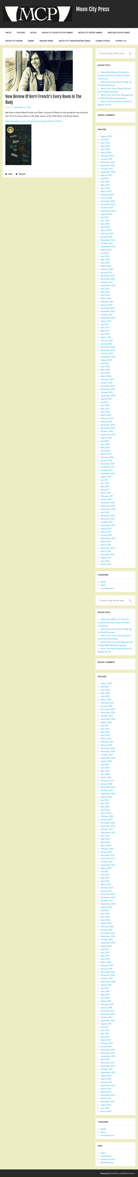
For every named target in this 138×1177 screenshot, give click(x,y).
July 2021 (104, 324)
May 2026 (105, 146)
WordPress (115, 1173)
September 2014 (108, 538)
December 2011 (107, 554)
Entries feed (106, 1156)
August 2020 (106, 360)
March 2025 (106, 191)
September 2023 (108, 246)
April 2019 (105, 411)
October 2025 (107, 168)
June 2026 (105, 142)
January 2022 (106, 304)
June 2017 (105, 483)
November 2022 (108, 278)
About (8, 32)
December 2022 (108, 275)
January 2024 (106, 236)
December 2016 (108, 502)
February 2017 (107, 496)
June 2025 (105, 181)
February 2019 (107, 418)
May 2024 (105, 223)
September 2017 (108, 473)
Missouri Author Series (119, 32)
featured (22, 174)
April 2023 (105, 262)
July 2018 (104, 441)
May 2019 (105, 408)
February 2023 (107, 269)
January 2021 (106, 343)
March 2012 (106, 551)
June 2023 (105, 256)
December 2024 (108, 201)
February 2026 (107, 155)
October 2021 (107, 314)
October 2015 (107, 522)
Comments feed (108, 1159)
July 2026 (105, 139)
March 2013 (106, 544)
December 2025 (108, 162)
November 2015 (108, 518)
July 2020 (105, 363)
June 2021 (105, 327)
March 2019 (106, 415)
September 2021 (108, 317)
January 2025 (106, 197)
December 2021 (108, 308)
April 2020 (105, 372)
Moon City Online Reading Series (74, 40)
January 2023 (106, 272)
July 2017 (104, 479)
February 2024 (107, 233)
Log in (103, 1152)
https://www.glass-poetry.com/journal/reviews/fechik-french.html (33, 121)
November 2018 (108, 428)
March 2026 (106, 152)
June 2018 (105, 444)
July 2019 (104, 402)
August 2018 (106, 437)
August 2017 (106, 476)
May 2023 (105, 259)
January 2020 (106, 382)
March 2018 (106, 454)
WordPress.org (107, 1162)
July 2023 (105, 253)
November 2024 (108, 204)
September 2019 (108, 395)
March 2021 (106, 337)
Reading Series (46, 40)
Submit (31, 40)
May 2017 (105, 486)
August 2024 (106, 214)
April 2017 (105, 489)
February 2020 (107, 379)
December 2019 (108, 385)
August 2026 (106, 136)
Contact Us (120, 40)
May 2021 (105, 330)
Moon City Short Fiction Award (57, 32)
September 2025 (108, 171)
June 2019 (105, 405)
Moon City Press (92, 9)
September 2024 (108, 210)
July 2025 (105, 178)
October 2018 (107, 431)
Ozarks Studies (103, 40)
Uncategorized (107, 588)
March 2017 (106, 492)
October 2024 (107, 207)
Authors (21, 32)
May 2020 (105, 369)
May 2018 (105, 447)
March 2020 (106, 376)
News (10, 174)
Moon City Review (14, 40)
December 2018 (108, 424)
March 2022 (106, 298)
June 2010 (105, 561)
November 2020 (108, 350)
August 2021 (106, 321)
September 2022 (108, 285)
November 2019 (108, 389)
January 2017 (106, 499)
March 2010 (106, 564)
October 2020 (107, 353)
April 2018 (105, 450)
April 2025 (105, 188)
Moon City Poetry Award (90, 32)
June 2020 (105, 366)
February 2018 (107, 457)
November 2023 (108, 240)
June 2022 (105, 288)
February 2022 (107, 301)
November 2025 (108, 165)
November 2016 (108, 505)
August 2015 (106, 528)
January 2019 (106, 421)
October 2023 (107, 243)
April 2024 (105, 227)
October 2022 (107, 282)
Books (33, 32)
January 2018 (106, 460)
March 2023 (106, 265)
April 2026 (105, 149)
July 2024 (105, 217)
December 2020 (108, 347)
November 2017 (108, 467)
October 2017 (107, 470)
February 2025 (107, 194)
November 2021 (108, 311)
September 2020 (108, 356)
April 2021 (105, 334)
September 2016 (108, 509)
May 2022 (105, 291)
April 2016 (105, 512)
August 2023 (106, 249)
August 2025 (106, 175)
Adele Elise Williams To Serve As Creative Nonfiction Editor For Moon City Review (114, 75)
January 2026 (106, 159)
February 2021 (107, 340)
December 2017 (108, 463)
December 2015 (108, 515)
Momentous (129, 1173)
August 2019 (106, 398)
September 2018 (108, 434)
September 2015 (108, 525)
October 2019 (107, 392)
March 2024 (106, 230)
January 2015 (106, 535)
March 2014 (106, 541)
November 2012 (108, 548)
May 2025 (105, 184)
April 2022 (105, 295)
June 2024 (105, 220)
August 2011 (106, 557)
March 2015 (106, 531)
